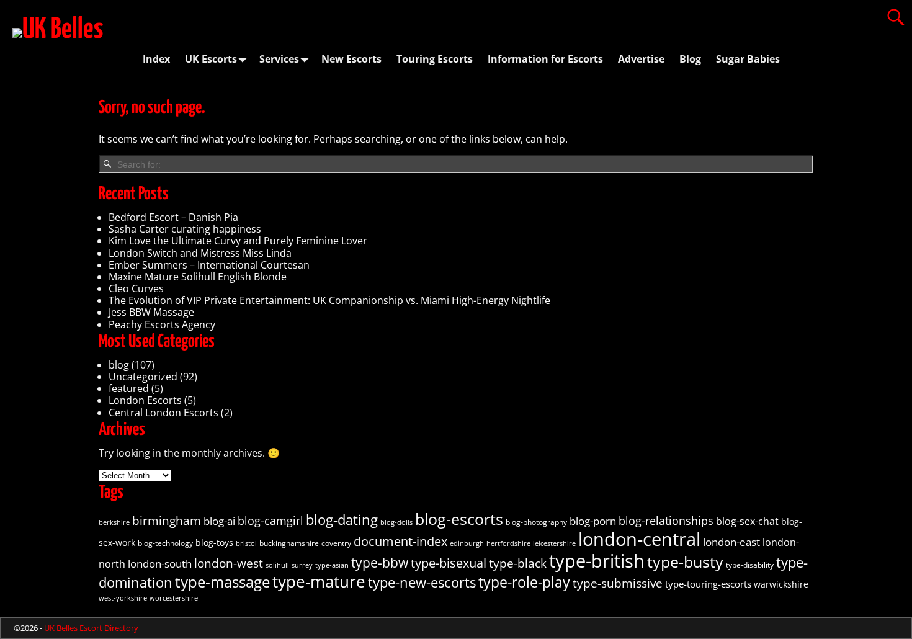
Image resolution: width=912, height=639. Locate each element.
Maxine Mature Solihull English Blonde (198, 277)
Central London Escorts (163, 412)
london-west (228, 563)
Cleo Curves (136, 288)
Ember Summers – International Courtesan (209, 265)
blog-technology (165, 543)
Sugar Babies (748, 59)
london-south (160, 563)
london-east (731, 542)
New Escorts (351, 59)
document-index (400, 541)
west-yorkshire (123, 598)
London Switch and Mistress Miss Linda (200, 253)
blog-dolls (396, 522)
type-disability (750, 565)
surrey (302, 565)
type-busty (685, 561)
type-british (597, 560)
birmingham (166, 520)
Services (279, 59)
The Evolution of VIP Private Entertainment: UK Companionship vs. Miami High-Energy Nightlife (329, 300)
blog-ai (219, 521)
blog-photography (536, 522)
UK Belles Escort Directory (91, 627)
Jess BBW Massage (151, 312)
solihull (277, 565)
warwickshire (781, 584)
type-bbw (379, 562)
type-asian (332, 565)
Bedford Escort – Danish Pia (173, 217)
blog (119, 365)
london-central (639, 539)
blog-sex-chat (747, 521)
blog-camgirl (270, 520)
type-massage (222, 581)
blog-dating (342, 519)
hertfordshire (508, 543)
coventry (336, 543)
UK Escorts (211, 59)
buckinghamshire (289, 543)
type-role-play (524, 582)
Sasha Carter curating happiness (185, 229)
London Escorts (145, 400)
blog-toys (214, 542)
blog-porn (593, 521)
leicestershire (554, 543)
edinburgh (467, 543)
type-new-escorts (422, 582)
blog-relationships (666, 520)
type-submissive (618, 583)
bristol (246, 543)
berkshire (114, 522)
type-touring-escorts (708, 584)
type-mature (318, 581)
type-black (518, 563)
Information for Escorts (545, 59)
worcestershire (174, 598)
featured (129, 388)
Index (156, 59)
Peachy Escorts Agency (162, 324)
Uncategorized (143, 376)
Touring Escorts (434, 59)
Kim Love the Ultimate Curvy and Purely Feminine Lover (238, 241)
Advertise (641, 59)
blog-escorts (459, 519)
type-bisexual (448, 562)
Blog (690, 59)
